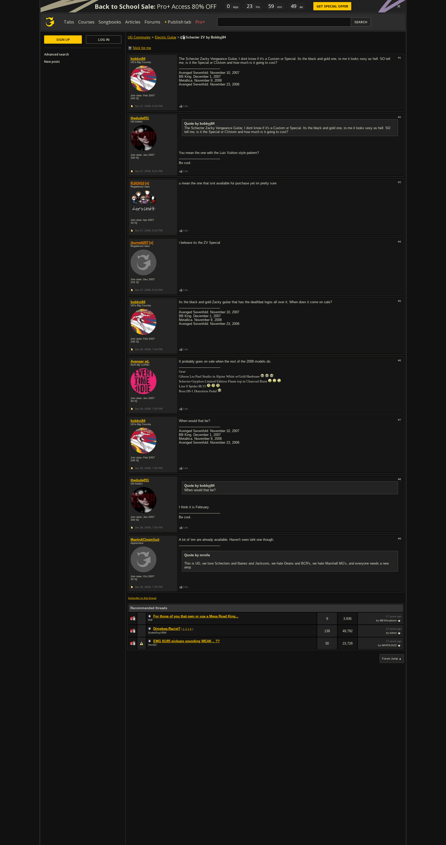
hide (312, 622)
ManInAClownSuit (145, 540)
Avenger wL (140, 361)
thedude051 (140, 118)
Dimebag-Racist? (166, 629)
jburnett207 (139, 243)
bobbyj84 (138, 59)
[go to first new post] (150, 616)
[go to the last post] (399, 620)
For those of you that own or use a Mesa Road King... (195, 616)
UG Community (139, 37)
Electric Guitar (165, 37)
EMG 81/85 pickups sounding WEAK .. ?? (186, 641)
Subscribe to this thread (142, 598)
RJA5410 (137, 183)
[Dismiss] (399, 6)
